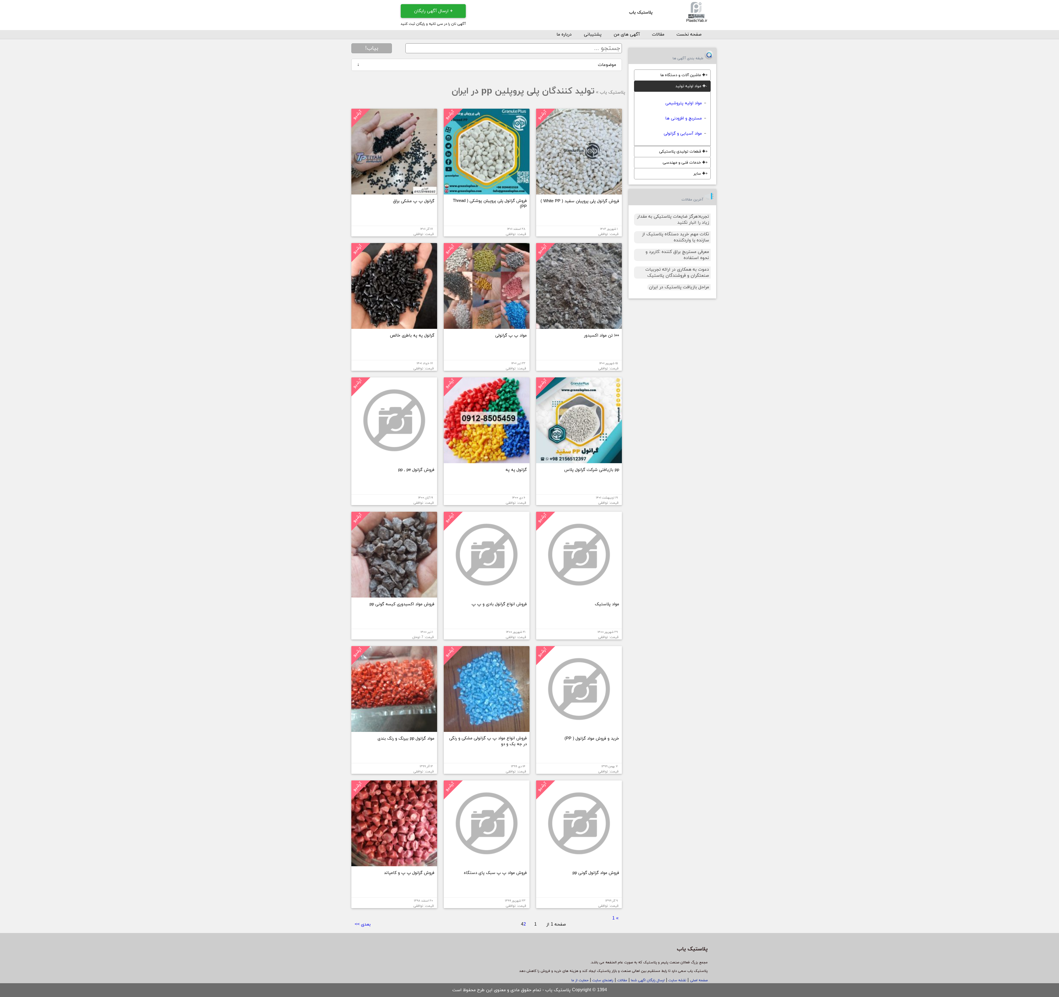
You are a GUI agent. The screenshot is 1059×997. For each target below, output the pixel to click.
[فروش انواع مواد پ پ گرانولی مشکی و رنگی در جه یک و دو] (487, 730)
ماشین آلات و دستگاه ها (682, 75)
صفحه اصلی (699, 980)
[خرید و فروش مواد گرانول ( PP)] (579, 730)
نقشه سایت (676, 980)
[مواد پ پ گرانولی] (487, 327)
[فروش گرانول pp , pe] (394, 461)
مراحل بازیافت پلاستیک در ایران (679, 287)
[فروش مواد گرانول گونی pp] (579, 864)
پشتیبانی (592, 34)
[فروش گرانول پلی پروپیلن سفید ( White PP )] (579, 192)
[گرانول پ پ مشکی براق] (394, 192)
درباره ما (564, 34)
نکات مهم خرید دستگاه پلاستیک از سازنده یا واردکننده (675, 237)
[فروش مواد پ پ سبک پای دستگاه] (487, 864)
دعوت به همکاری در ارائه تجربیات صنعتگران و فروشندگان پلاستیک (677, 272)
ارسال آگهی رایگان (433, 11)
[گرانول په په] (487, 461)
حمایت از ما (580, 980)
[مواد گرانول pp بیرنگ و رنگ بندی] (394, 730)
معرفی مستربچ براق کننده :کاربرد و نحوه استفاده (677, 255)
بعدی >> (363, 924)
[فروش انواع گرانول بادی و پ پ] (487, 595)
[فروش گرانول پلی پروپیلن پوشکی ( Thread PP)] (487, 192)
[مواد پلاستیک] (579, 595)
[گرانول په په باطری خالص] (394, 327)
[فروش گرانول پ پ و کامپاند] (394, 864)
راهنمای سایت (602, 980)
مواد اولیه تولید (690, 86)
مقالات (658, 34)
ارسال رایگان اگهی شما (648, 980)
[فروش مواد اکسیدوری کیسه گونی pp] (394, 595)
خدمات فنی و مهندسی (684, 162)
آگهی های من (627, 34)
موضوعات (486, 65)
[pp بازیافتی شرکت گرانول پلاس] (579, 461)
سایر (699, 173)
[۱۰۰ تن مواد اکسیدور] (579, 327)
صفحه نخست (689, 34)
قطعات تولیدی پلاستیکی (682, 151)
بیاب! (371, 48)
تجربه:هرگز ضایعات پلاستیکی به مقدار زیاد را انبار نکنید (673, 220)
